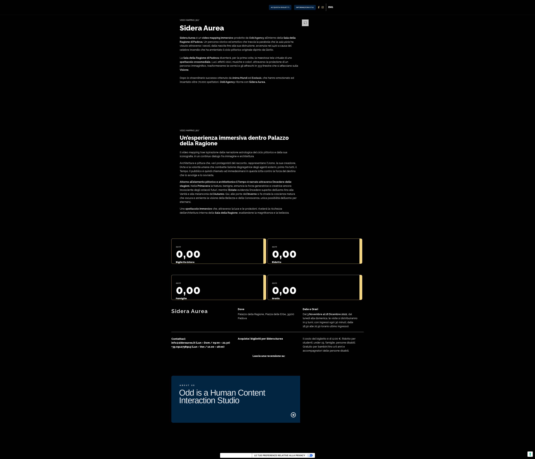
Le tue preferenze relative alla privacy (279, 455)
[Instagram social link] (323, 7)
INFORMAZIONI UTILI (305, 7)
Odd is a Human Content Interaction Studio (222, 396)
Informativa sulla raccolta (236, 455)
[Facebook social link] (319, 7)
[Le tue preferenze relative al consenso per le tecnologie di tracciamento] (530, 454)
